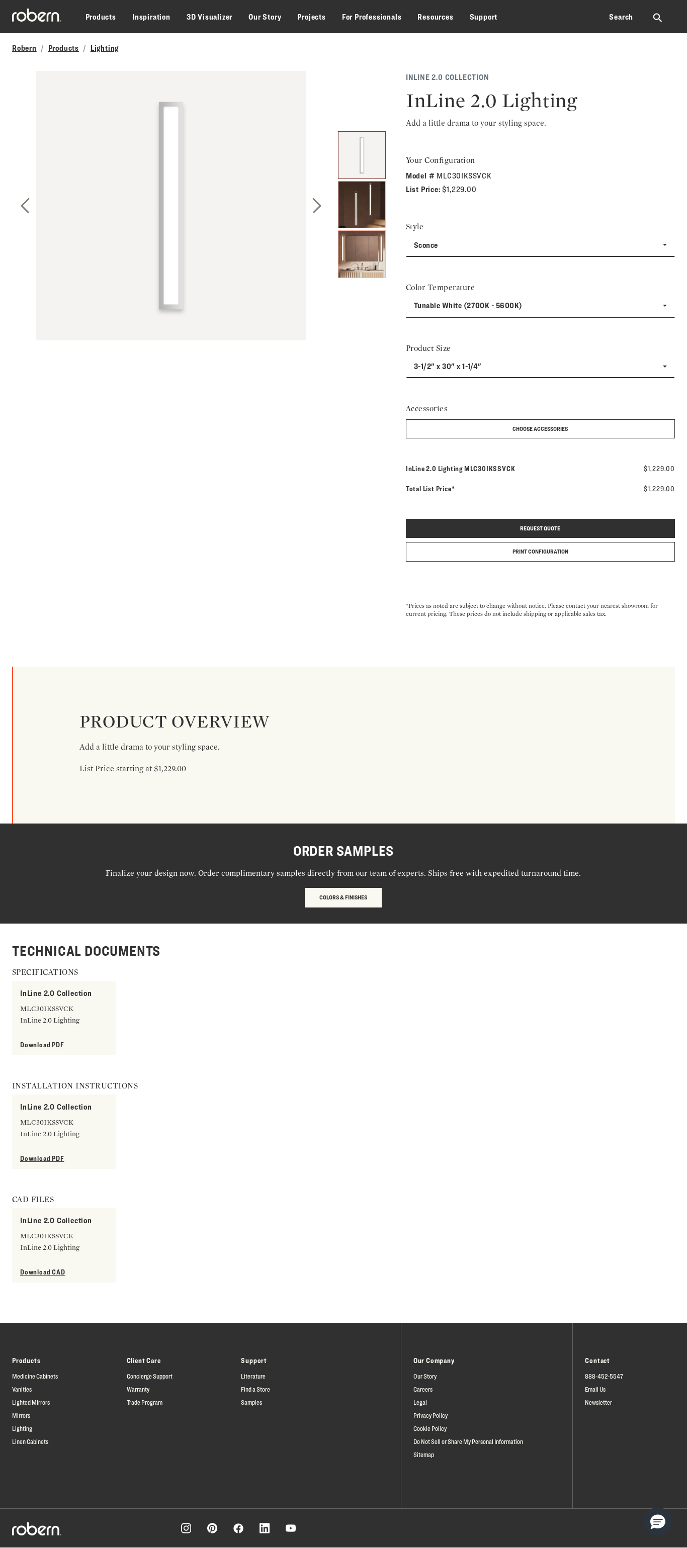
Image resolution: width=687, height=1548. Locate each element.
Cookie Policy (430, 1428)
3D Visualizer (209, 17)
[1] (361, 154)
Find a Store (255, 1389)
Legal (420, 1402)
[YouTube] (291, 1528)
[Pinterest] (212, 1528)
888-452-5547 (604, 1376)
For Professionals (372, 17)
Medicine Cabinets (35, 1376)
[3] (361, 254)
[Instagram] (186, 1528)
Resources (435, 17)
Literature (253, 1376)
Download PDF (42, 1044)
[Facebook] (238, 1528)
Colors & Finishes (343, 897)
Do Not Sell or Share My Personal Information (468, 1441)
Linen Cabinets (30, 1441)
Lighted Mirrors (31, 1402)
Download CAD (42, 1271)
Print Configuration (540, 551)
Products (100, 17)
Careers (423, 1389)
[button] (658, 1521)
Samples (251, 1402)
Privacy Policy (430, 1415)
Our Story (264, 17)
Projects (311, 17)
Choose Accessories (540, 428)
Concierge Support (150, 1376)
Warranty (138, 1389)
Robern (24, 48)
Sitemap (423, 1454)
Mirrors (21, 1415)
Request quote (540, 528)
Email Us (595, 1389)
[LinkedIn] (265, 1528)
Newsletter (598, 1402)
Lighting (105, 48)
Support (484, 17)
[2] (361, 204)
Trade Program (144, 1402)
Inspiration (151, 17)
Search (621, 17)
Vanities (22, 1389)
